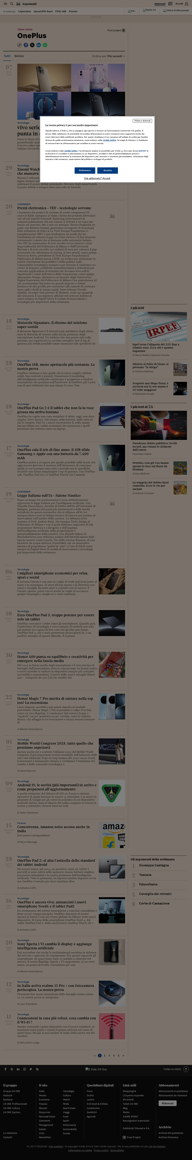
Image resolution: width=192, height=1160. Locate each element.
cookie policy (109, 140)
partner (142, 151)
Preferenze (85, 170)
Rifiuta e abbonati (142, 121)
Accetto (108, 170)
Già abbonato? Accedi (97, 178)
